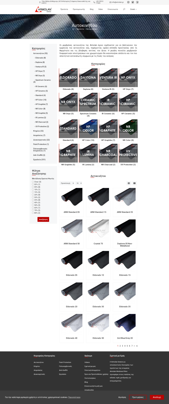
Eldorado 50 (98, 338)
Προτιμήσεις (138, 397)
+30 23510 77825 (99, 2)
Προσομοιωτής (79, 9)
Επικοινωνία (113, 9)
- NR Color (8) (39, 109)
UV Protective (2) (128, 165)
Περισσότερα (74, 397)
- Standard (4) (39, 95)
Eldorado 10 (98, 275)
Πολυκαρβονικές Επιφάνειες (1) (40, 150)
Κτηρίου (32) (38, 131)
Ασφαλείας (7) (39, 135)
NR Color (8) (128, 140)
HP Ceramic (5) (128, 114)
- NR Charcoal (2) (40, 122)
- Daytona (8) (39, 62)
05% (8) (37, 187)
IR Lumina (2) (88, 165)
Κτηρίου (37, 366)
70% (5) (37, 210)
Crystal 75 (98, 243)
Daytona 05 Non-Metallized (125, 244)
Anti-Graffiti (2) (39, 155)
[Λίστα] (128, 183)
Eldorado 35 (124, 306)
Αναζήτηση (43, 219)
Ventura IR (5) (108, 89)
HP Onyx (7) (128, 89)
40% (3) (37, 203)
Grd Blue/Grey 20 (125, 338)
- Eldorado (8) (39, 58)
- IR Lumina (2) (39, 118)
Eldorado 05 (71, 275)
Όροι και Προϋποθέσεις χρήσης (96, 374)
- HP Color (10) (39, 100)
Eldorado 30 (98, 306)
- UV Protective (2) (41, 126)
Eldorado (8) (68, 89)
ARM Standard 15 (98, 212)
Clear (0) (37, 182)
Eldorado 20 (71, 306)
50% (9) (37, 205)
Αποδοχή (157, 397)
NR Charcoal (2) (108, 165)
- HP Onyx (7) (39, 71)
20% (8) (37, 195)
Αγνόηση (122, 397)
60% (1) (37, 208)
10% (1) (37, 190)
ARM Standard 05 (72, 212)
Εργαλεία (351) (39, 160)
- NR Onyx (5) (39, 76)
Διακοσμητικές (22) (41, 140)
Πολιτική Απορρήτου (92, 370)
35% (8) (37, 200)
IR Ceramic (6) (108, 114)
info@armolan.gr (118, 2)
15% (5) (37, 192)
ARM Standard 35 (125, 212)
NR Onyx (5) (68, 114)
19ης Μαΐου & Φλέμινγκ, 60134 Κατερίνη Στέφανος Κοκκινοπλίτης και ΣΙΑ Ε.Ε (66, 2)
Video (100, 9)
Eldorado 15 (124, 275)
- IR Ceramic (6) (40, 86)
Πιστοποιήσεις (90, 378)
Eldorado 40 (71, 338)
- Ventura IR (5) (39, 67)
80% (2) (37, 213)
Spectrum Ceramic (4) (88, 115)
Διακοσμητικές (39, 374)
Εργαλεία (62, 374)
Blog (91, 9)
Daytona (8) (88, 89)
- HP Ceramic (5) (40, 91)
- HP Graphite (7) (40, 104)
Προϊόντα (64, 9)
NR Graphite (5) (68, 165)
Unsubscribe (89, 390)
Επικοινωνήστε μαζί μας (93, 386)
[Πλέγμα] (134, 183)
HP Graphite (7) (108, 140)
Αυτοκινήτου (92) (40, 53)
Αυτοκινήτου (91, 29)
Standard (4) (68, 140)
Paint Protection (65, 362)
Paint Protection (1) (41, 144)
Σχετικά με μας (90, 366)
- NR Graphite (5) (40, 113)
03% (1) (37, 184)
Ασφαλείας (38, 370)
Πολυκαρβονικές (65, 366)
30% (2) (37, 197)
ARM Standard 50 (72, 243)
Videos (87, 362)
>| (137, 346)
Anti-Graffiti (63, 370)
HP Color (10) (88, 140)
